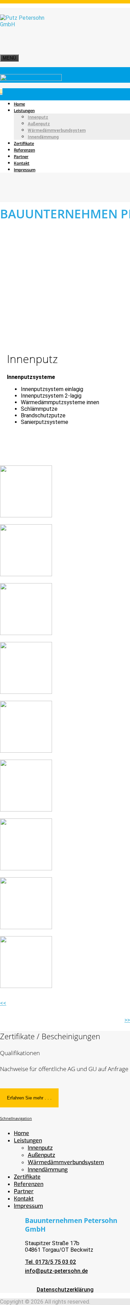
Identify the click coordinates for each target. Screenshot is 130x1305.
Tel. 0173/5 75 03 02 (50, 1262)
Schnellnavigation (16, 1118)
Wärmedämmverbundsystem (57, 130)
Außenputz (39, 123)
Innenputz (38, 117)
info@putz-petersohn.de (56, 1271)
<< (3, 1003)
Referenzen (24, 150)
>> (127, 1020)
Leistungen (24, 111)
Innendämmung (43, 137)
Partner (21, 157)
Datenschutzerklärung (65, 1289)
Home (19, 104)
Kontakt (21, 163)
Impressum (24, 170)
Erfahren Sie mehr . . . (29, 1097)
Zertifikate (24, 143)
